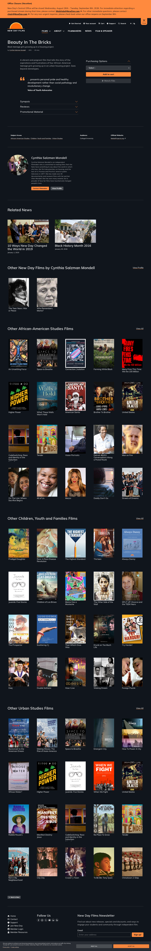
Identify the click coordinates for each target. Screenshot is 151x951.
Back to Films (14, 897)
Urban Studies (57, 138)
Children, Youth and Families (41, 138)
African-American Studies (20, 138)
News (88, 31)
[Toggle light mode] (133, 23)
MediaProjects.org (117, 138)
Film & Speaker (103, 31)
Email (80, 930)
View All (139, 328)
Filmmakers (74, 31)
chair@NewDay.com (17, 14)
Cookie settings (15, 947)
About (58, 31)
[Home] (16, 26)
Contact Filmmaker (40, 188)
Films (45, 31)
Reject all (94, 946)
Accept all (131, 946)
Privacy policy (6, 947)
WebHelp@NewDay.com (68, 11)
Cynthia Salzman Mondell (18, 50)
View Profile (57, 188)
